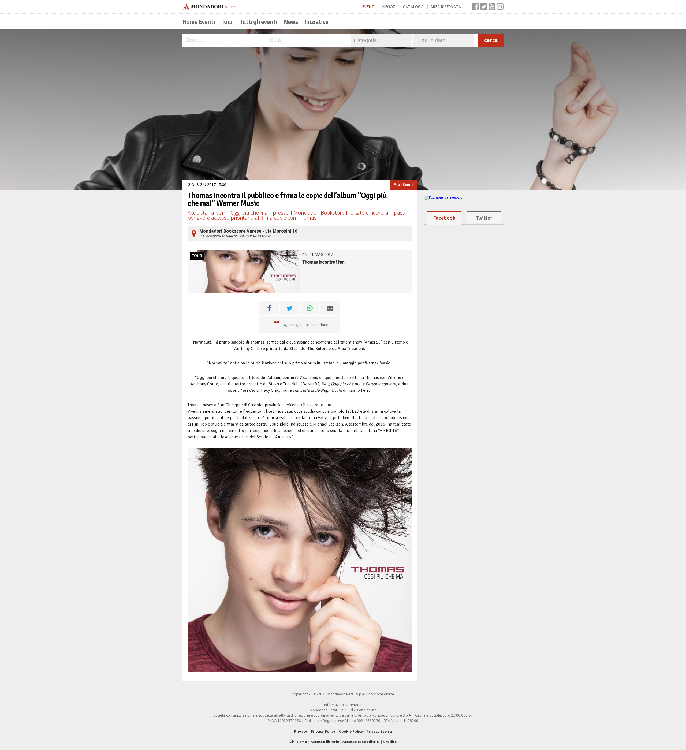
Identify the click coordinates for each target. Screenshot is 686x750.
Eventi (368, 6)
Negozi (389, 6)
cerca (491, 40)
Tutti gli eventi (258, 21)
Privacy (300, 731)
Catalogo (413, 6)
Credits (390, 741)
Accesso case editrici (361, 741)
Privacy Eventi (379, 731)
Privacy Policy (323, 731)
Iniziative (316, 21)
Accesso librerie (325, 741)
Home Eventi (198, 21)
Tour (227, 21)
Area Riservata (445, 6)
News (291, 21)
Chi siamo (298, 741)
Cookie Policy (351, 731)
